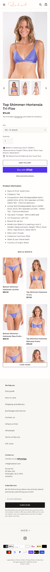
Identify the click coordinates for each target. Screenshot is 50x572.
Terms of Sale (20, 560)
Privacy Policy (30, 560)
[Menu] (4, 4)
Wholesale (9, 430)
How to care (10, 398)
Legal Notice (11, 560)
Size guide (9, 391)
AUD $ (24, 530)
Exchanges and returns (15, 411)
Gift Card (9, 444)
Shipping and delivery (15, 404)
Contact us (10, 417)
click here (16, 516)
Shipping (18, 117)
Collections (39, 560)
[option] (14, 88)
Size (4, 125)
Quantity (6, 136)
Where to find (11, 424)
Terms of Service (12, 437)
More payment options (25, 176)
